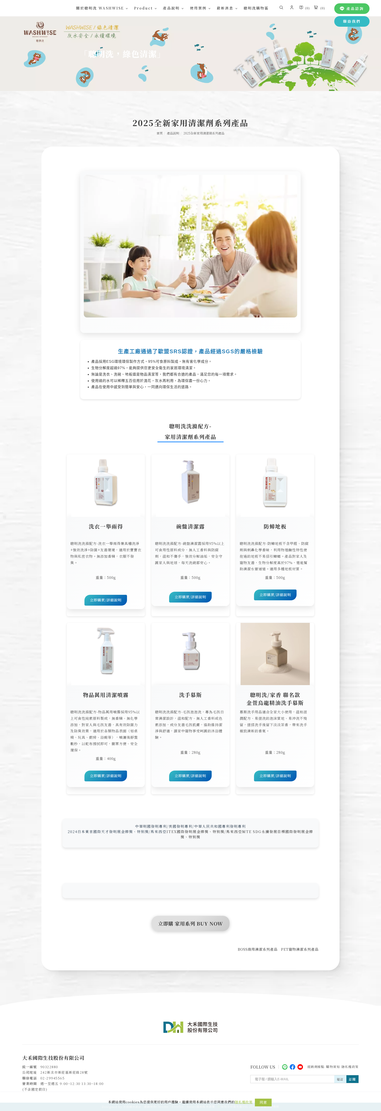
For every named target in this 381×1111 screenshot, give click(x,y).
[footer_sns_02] (292, 1066)
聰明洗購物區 (256, 8)
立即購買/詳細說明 (105, 600)
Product (143, 8)
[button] (281, 8)
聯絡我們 (352, 21)
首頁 (160, 133)
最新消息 (225, 8)
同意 (263, 1102)
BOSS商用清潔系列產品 (258, 949)
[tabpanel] (190, 53)
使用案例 (198, 8)
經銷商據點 (316, 1066)
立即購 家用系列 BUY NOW (190, 923)
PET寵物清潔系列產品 (300, 949)
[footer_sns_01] (285, 1066)
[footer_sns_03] (300, 1066)
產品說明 (171, 8)
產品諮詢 (355, 8)
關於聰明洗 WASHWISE (100, 8)
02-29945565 (52, 1078)
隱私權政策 (243, 1102)
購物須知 (333, 1066)
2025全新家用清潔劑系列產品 (203, 133)
